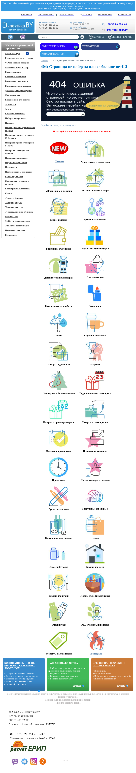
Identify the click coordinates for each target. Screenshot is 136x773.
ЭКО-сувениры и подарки (17, 221)
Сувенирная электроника (17, 188)
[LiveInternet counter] (55, 759)
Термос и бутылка (14, 198)
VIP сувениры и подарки (17, 62)
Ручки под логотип (14, 176)
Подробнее (33, 691)
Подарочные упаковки (16, 162)
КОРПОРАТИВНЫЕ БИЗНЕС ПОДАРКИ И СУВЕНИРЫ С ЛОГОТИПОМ (20, 666)
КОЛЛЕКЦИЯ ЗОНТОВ (53, 54)
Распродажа (11, 235)
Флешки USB (11, 216)
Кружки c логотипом (15, 113)
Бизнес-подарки (13, 72)
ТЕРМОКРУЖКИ (90, 46)
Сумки (8, 193)
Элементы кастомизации (17, 225)
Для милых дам (12, 95)
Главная (44, 60)
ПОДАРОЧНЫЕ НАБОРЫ (53, 46)
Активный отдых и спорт (17, 67)
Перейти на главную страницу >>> (58, 125)
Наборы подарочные (15, 118)
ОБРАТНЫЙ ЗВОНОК (117, 24)
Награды (9, 123)
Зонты (8, 109)
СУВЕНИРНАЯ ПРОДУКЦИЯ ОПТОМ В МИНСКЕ (109, 664)
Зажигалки (10, 104)
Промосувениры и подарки (18, 172)
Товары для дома (13, 202)
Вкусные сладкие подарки (18, 86)
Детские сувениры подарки (18, 90)
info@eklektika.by (117, 29)
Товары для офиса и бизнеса (19, 212)
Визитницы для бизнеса (16, 81)
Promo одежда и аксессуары (19, 58)
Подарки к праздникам (16, 158)
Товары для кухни (14, 207)
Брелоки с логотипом (15, 76)
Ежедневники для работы (17, 100)
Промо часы (11, 167)
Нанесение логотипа (15, 230)
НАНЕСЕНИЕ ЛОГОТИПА (63, 663)
